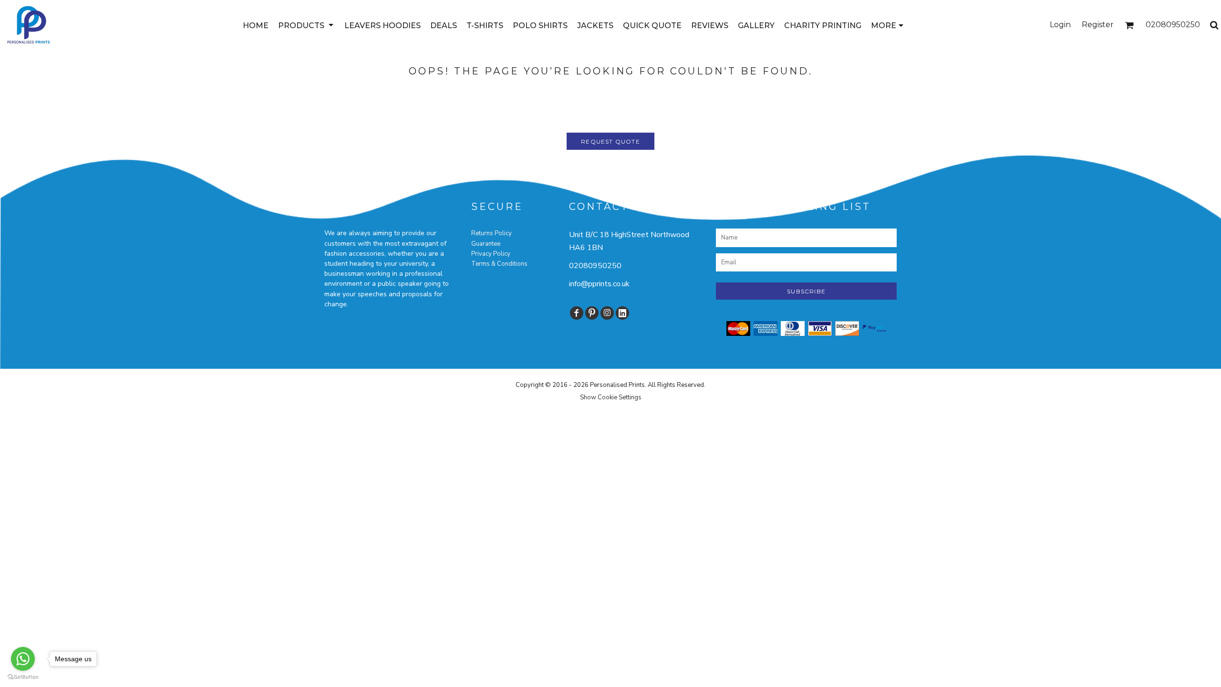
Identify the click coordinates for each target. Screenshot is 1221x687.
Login (1060, 24)
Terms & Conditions (499, 264)
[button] (306, 25)
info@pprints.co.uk (599, 284)
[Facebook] (576, 313)
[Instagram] (607, 313)
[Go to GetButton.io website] (23, 677)
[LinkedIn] (622, 313)
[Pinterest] (592, 313)
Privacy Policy (490, 254)
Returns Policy (491, 233)
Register (1098, 24)
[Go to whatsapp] (23, 659)
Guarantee (485, 243)
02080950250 (595, 265)
